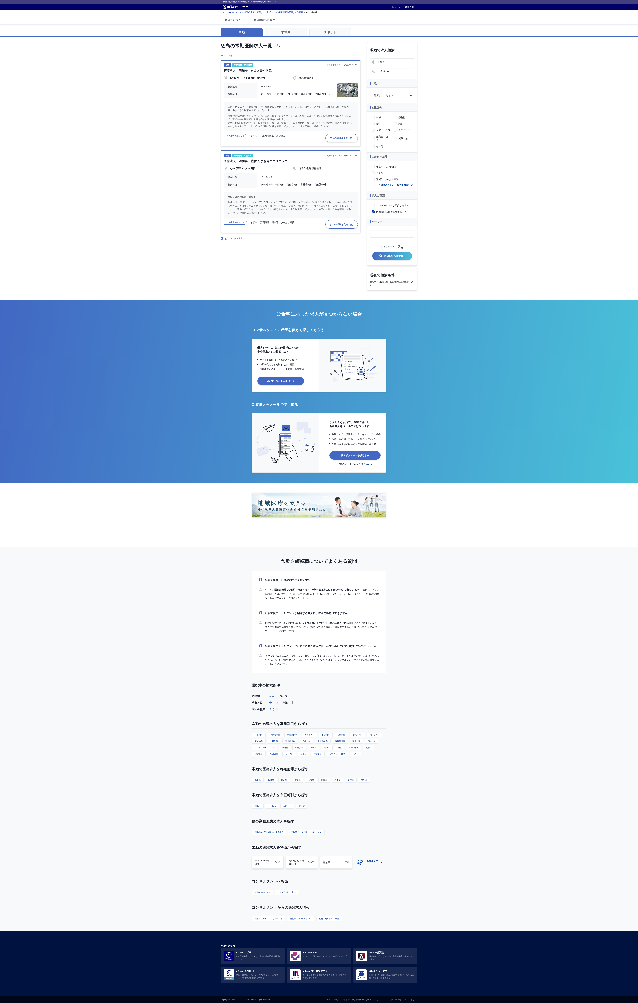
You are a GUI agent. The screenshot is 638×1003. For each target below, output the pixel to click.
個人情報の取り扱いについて (365, 999)
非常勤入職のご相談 (287, 892)
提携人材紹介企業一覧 (329, 918)
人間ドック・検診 (337, 754)
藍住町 (302, 806)
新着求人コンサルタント (301, 918)
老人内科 (259, 741)
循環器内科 (292, 734)
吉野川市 (287, 806)
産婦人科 (299, 747)
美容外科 (318, 754)
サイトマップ (333, 999)
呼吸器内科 (310, 734)
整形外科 (356, 741)
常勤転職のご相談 (263, 892)
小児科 (285, 747)
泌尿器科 (259, 754)
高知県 (364, 780)
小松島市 (272, 806)
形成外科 (372, 741)
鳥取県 (258, 780)
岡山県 (284, 780)
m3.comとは (409, 999)
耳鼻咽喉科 (353, 747)
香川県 (337, 780)
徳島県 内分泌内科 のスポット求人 (306, 832)
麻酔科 (304, 754)
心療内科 (341, 734)
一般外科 (274, 741)
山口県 (311, 780)
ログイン (396, 6)
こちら (366, 464)
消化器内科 (275, 734)
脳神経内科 (357, 734)
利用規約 (346, 999)
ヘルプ (384, 999)
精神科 (327, 747)
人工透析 (289, 754)
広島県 (298, 780)
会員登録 (409, 6)
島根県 (271, 780)
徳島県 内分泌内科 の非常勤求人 (269, 832)
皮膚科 (369, 747)
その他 (355, 754)
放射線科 (274, 754)
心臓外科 (307, 741)
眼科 (339, 747)
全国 (271, 696)
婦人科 (314, 747)
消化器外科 (290, 741)
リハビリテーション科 (265, 747)
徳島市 (258, 806)
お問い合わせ (395, 999)
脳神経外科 (340, 741)
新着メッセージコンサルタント (269, 918)
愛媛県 (351, 780)
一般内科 (259, 734)
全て (271, 702)
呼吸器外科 (323, 741)
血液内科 (326, 734)
